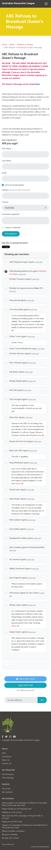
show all (40, 435)
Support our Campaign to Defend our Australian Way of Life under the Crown (24, 826)
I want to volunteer (13, 227)
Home (4, 44)
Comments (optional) (10, 214)
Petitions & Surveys (25, 44)
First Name (6, 148)
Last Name (6, 160)
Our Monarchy (8, 774)
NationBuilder (44, 847)
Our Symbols (7, 792)
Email (4, 173)
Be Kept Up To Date (10, 838)
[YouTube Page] (14, 737)
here (38, 84)
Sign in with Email (25, 685)
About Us (6, 760)
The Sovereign (8, 777)
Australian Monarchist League (18, 3)
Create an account (26, 690)
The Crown (6, 788)
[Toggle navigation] (46, 3)
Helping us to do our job (12, 812)
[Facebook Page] (2, 737)
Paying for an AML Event (12, 821)
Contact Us (6, 763)
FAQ (4, 753)
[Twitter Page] (6, 737)
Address (16, 190)
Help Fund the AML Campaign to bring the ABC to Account (22, 817)
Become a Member (10, 834)
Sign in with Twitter (27, 679)
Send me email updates (14, 185)
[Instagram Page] (10, 737)
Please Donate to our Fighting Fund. (17, 809)
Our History (6, 756)
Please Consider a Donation (13, 831)
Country (5, 202)
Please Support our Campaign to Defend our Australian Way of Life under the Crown (24, 804)
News (12, 44)
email (12, 844)
